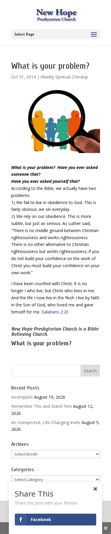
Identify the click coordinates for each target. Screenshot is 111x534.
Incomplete (22, 397)
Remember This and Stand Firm (41, 406)
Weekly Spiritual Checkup (64, 77)
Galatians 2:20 (54, 312)
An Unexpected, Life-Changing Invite (46, 422)
